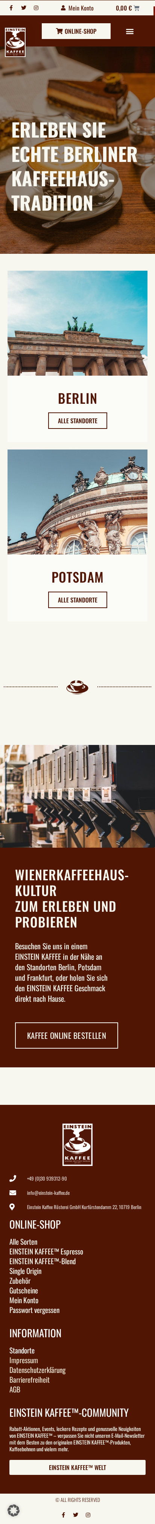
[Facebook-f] (11, 8)
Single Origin (25, 1271)
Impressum (23, 1360)
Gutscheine (23, 1290)
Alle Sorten (23, 1242)
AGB (14, 1389)
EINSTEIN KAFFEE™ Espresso (46, 1251)
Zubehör (19, 1281)
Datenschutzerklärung (37, 1370)
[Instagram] (36, 8)
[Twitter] (23, 8)
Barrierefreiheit (29, 1380)
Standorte (22, 1350)
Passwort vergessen (34, 1310)
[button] (130, 31)
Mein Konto (23, 1300)
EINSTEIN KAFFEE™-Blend (42, 1261)
